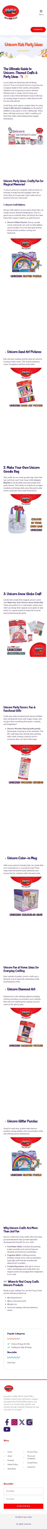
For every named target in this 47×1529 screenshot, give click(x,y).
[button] (42, 12)
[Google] (29, 1422)
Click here (11, 1362)
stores (9, 1310)
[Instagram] (14, 1422)
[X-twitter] (22, 1422)
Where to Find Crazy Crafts (23, 1281)
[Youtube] (7, 1429)
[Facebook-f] (7, 1422)
